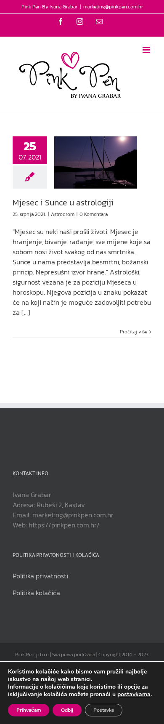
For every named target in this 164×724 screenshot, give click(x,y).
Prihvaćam (28, 710)
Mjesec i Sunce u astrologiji (63, 202)
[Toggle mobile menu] (147, 49)
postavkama (134, 694)
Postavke (103, 710)
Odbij (67, 710)
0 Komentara (93, 214)
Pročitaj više (133, 331)
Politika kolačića (36, 593)
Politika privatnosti (40, 576)
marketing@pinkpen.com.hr (113, 7)
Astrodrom (62, 214)
